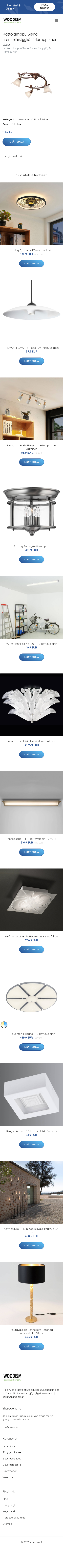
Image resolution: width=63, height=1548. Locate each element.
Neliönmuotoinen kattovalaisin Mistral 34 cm (31, 936)
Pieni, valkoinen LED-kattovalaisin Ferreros (31, 1131)
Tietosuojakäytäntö (14, 1517)
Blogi (6, 1499)
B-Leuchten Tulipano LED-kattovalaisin (31, 1034)
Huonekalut (9, 1446)
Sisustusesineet (12, 1458)
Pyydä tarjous (44, 6)
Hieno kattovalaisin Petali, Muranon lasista (31, 741)
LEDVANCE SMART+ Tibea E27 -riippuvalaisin (32, 347)
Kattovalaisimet (40, 119)
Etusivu (7, 44)
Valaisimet (24, 119)
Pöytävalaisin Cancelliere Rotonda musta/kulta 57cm (31, 1331)
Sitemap (7, 1523)
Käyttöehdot (10, 1511)
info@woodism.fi (12, 1427)
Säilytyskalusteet (12, 1452)
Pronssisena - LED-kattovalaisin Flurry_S (31, 838)
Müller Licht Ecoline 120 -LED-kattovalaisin (31, 643)
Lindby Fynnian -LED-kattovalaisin (31, 250)
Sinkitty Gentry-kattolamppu (31, 546)
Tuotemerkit (9, 1471)
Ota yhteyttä (10, 1505)
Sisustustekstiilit (12, 1464)
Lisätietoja (16, 141)
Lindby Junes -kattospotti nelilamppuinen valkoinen (31, 447)
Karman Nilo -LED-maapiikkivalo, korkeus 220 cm (31, 1230)
